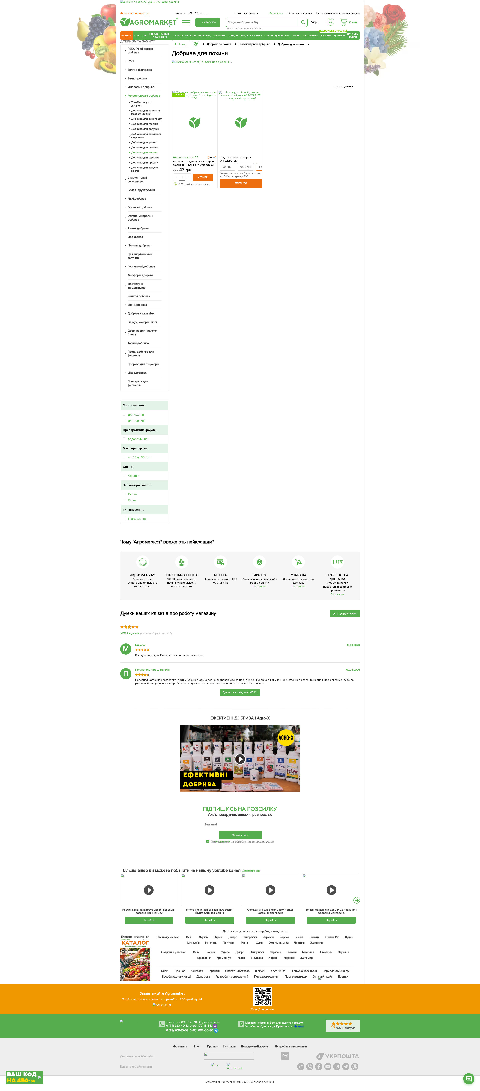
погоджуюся (222, 841)
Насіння (178, 35)
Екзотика (256, 35)
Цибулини (219, 35)
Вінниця (315, 937)
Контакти (197, 971)
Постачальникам (296, 976)
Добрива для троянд (144, 142)
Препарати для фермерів (138, 383)
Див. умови (259, 586)
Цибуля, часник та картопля (159, 35)
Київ (189, 937)
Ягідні (244, 35)
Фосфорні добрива (140, 275)
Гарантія (214, 971)
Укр (314, 22)
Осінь (132, 500)
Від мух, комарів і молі (142, 322)
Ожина (259, 28)
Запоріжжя (250, 937)
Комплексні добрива (141, 266)
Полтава (229, 943)
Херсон (285, 937)
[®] (148, 26)
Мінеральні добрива (141, 87)
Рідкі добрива (137, 199)
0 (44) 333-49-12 (177, 1026)
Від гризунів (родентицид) (137, 285)
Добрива (339, 35)
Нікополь (211, 943)
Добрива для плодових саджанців (146, 135)
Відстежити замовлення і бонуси (338, 13)
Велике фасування (140, 70)
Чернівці (343, 952)
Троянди (190, 35)
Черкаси (268, 937)
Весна (132, 494)
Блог (164, 971)
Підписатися (240, 835)
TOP (143, 35)
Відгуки (260, 971)
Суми (259, 943)
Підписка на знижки (304, 971)
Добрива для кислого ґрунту (142, 332)
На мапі (299, 1026)
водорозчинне (138, 439)
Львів (299, 937)
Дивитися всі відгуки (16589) (240, 692)
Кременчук (224, 958)
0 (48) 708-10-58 (177, 1030)
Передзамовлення (266, 976)
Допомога (203, 976)
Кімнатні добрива (139, 245)
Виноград (204, 35)
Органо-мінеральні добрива (140, 218)
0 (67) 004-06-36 (201, 1030)
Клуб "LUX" (278, 971)
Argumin (133, 475)
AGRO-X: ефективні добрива (140, 50)
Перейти (241, 183)
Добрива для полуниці (145, 129)
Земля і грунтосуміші (141, 190)
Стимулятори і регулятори (137, 179)
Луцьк (349, 937)
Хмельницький (279, 943)
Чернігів (299, 943)
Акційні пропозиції (135, 13)
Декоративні (282, 35)
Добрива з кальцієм (141, 313)
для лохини (136, 414)
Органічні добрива (140, 207)
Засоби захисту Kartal (176, 976)
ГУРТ (131, 61)
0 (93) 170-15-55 (201, 1026)
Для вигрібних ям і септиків (140, 256)
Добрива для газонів (144, 123)
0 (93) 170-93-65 (198, 13)
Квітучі (268, 35)
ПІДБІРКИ (126, 35)
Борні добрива (137, 305)
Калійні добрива (138, 343)
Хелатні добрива (139, 296)
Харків (203, 937)
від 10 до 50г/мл (139, 457)
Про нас (180, 971)
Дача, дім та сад (353, 35)
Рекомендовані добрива (144, 96)
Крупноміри (310, 35)
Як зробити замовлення (291, 1046)
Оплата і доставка (300, 13)
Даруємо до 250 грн (336, 971)
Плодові (233, 35)
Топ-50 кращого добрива (141, 104)
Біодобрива (135, 237)
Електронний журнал (255, 1046)
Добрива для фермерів (143, 364)
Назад (182, 44)
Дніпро (232, 937)
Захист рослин (137, 78)
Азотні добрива (138, 228)
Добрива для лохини (144, 152)
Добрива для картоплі (145, 157)
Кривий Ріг (332, 937)
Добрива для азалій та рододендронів (145, 112)
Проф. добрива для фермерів (141, 353)
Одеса (218, 937)
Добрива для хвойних (145, 147)
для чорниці (136, 420)
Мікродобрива (137, 373)
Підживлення (137, 518)
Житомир (316, 943)
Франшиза (276, 13)
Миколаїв (193, 943)
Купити (203, 177)
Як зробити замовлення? (232, 976)
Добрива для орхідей (144, 162)
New (136, 35)
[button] (356, 900)
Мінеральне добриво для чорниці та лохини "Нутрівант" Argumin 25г (194, 163)
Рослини (326, 35)
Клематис (249, 28)
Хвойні (296, 35)
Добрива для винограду (146, 118)
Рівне (244, 943)
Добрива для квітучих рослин (144, 169)
